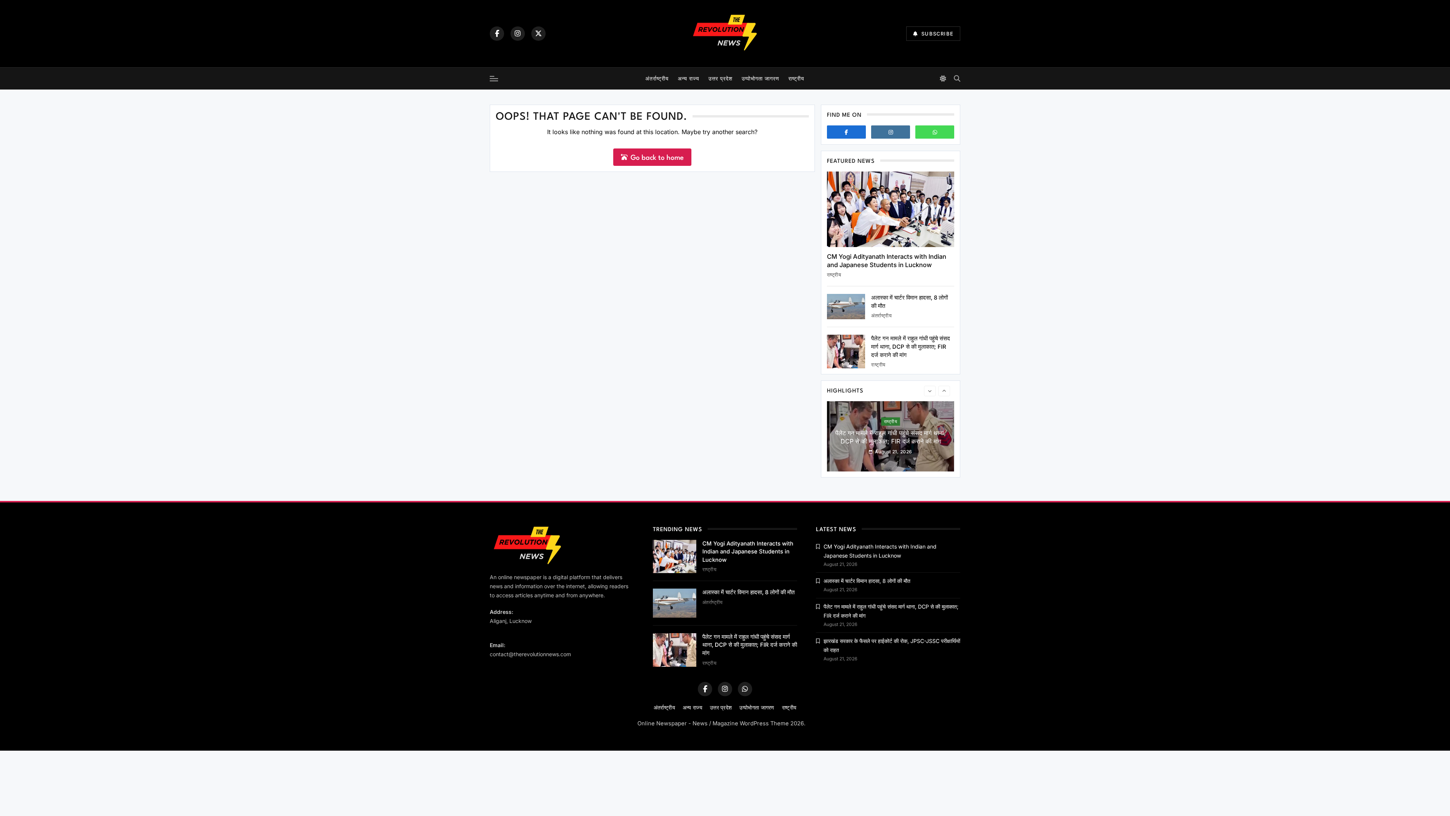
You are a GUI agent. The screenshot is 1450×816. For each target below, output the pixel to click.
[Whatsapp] (934, 132)
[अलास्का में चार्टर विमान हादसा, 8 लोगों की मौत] (846, 306)
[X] (538, 33)
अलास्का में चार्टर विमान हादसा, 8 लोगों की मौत (748, 592)
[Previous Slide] (929, 391)
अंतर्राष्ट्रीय (657, 78)
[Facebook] (497, 33)
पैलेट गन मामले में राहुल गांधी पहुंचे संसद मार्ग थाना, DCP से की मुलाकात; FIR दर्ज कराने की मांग (910, 346)
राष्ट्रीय (796, 78)
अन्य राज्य (688, 78)
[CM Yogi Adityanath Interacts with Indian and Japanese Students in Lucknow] (890, 209)
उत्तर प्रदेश (720, 78)
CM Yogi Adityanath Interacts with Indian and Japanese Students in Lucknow (886, 261)
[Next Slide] (944, 391)
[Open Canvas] (494, 78)
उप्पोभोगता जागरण (760, 78)
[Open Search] (957, 78)
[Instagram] (518, 33)
